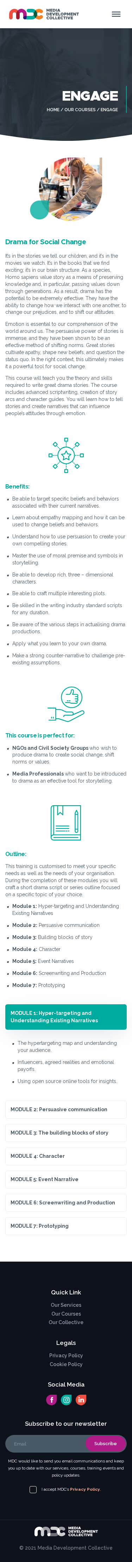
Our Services (66, 1305)
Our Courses (80, 109)
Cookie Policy (66, 1364)
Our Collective (66, 1322)
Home (53, 109)
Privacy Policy (66, 1355)
